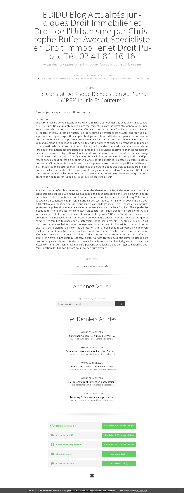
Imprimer (93, 258)
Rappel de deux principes (85, 75)
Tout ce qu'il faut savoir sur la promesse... (92, 397)
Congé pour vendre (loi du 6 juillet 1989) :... (92, 335)
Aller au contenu (10, 2)
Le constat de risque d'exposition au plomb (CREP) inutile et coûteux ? (92, 97)
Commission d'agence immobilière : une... (92, 366)
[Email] (92, 475)
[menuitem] (87, 75)
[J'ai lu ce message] (181, 491)
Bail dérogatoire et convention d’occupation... (92, 381)
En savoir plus (141, 491)
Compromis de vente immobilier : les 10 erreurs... (92, 351)
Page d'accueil (107, 75)
